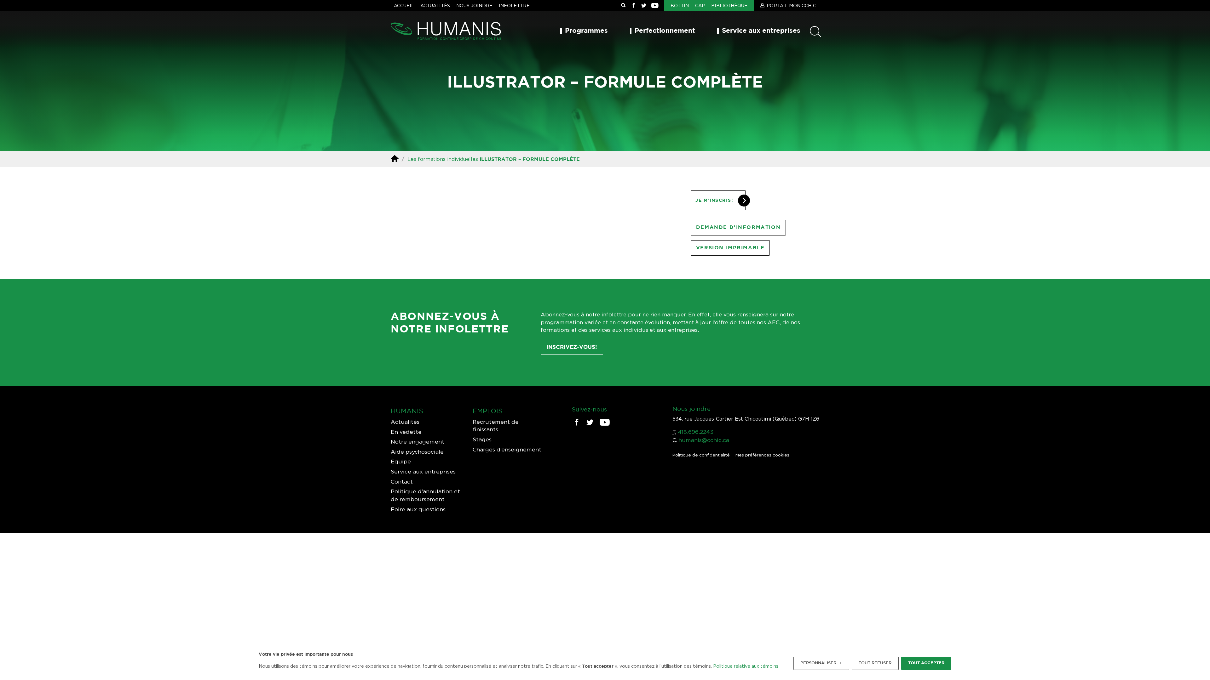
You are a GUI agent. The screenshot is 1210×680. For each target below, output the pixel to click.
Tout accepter (926, 663)
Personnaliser (821, 663)
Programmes (586, 31)
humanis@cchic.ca (703, 440)
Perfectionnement (665, 31)
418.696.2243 (695, 432)
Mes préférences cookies (762, 455)
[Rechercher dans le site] (623, 5)
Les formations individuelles (442, 159)
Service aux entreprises (761, 31)
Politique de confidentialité (701, 455)
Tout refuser (875, 663)
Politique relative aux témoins (745, 666)
